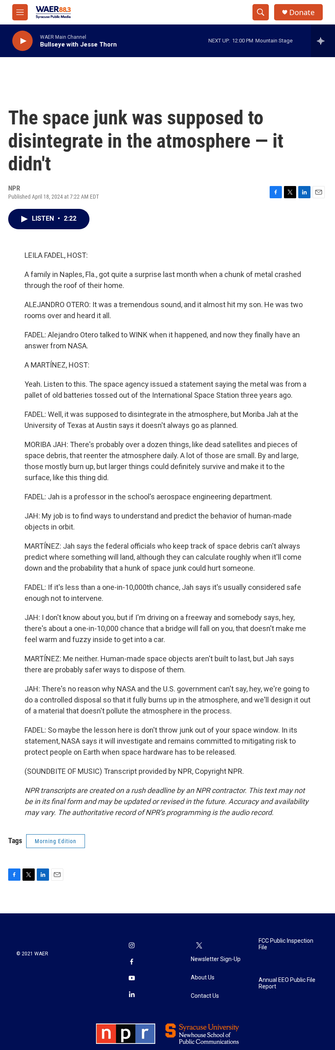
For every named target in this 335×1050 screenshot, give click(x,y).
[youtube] (131, 978)
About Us (202, 978)
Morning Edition (55, 841)
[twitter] (199, 946)
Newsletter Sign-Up (216, 959)
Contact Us (205, 996)
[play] (22, 41)
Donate (302, 12)
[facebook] (131, 962)
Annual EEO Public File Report (287, 983)
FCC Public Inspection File (286, 944)
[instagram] (131, 946)
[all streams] (323, 40)
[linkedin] (131, 995)
